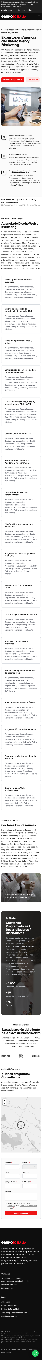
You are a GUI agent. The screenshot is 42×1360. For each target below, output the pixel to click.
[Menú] (39, 16)
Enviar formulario (21, 1213)
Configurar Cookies (9, 1316)
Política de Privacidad (10, 1309)
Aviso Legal (5, 1302)
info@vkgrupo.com (8, 1288)
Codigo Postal (11, 1182)
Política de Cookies (9, 1305)
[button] (20, 1125)
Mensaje (8, 1191)
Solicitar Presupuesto (11, 80)
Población (26, 1182)
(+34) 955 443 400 (8, 1285)
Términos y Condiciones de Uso (14, 1313)
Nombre (8, 1163)
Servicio (26, 1163)
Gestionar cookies (25, 10)
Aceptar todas (6, 10)
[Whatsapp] (35, 1353)
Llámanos (31, 80)
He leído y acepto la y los (22, 1205)
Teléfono (26, 1172)
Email (7, 1172)
